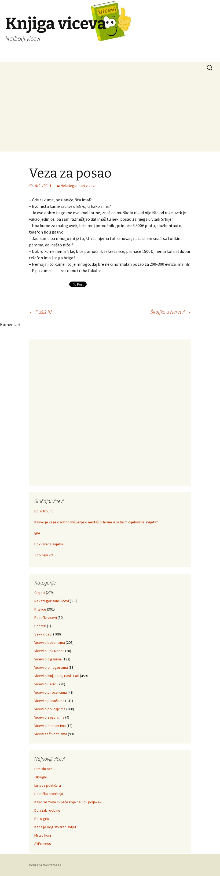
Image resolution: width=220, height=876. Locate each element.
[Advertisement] (110, 113)
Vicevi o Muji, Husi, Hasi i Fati (56, 675)
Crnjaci (39, 592)
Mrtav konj (42, 835)
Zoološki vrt (43, 555)
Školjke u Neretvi (170, 311)
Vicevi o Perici (45, 684)
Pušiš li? (40, 311)
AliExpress (42, 843)
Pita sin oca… (45, 768)
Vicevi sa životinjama (50, 733)
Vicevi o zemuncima (50, 725)
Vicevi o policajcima (49, 709)
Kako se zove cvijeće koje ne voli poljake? (67, 802)
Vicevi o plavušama (49, 700)
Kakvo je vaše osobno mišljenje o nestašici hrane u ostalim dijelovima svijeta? (96, 522)
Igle (37, 533)
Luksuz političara (47, 785)
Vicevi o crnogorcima (51, 667)
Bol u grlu (41, 818)
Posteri (40, 625)
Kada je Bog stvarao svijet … (57, 827)
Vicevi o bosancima (49, 642)
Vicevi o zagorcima (49, 717)
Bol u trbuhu (43, 511)
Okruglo (40, 777)
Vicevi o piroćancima (50, 692)
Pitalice (40, 609)
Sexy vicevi (43, 634)
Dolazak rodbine (47, 810)
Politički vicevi (45, 617)
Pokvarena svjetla (48, 544)
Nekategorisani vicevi (78, 185)
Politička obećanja (48, 793)
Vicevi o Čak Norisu (49, 650)
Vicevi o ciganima (48, 659)
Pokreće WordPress (45, 865)
